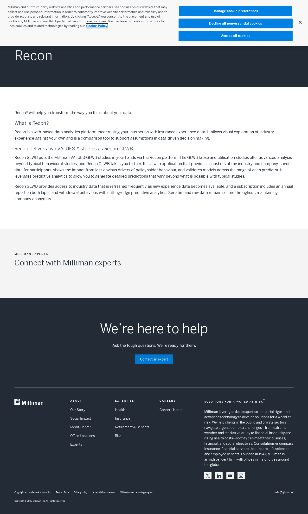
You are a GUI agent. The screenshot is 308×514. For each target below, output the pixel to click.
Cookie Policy (96, 26)
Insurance (122, 418)
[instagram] (241, 475)
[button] (208, 475)
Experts (76, 444)
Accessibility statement (104, 492)
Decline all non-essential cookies (235, 23)
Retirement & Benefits (132, 427)
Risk (118, 436)
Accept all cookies (235, 36)
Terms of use (62, 492)
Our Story (77, 410)
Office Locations (82, 436)
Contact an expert (154, 359)
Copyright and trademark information (32, 492)
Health (120, 410)
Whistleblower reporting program (136, 492)
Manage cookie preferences (235, 11)
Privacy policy (81, 492)
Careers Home (171, 410)
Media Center (80, 427)
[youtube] (230, 475)
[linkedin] (219, 475)
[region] (154, 23)
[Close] (300, 22)
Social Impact (80, 418)
